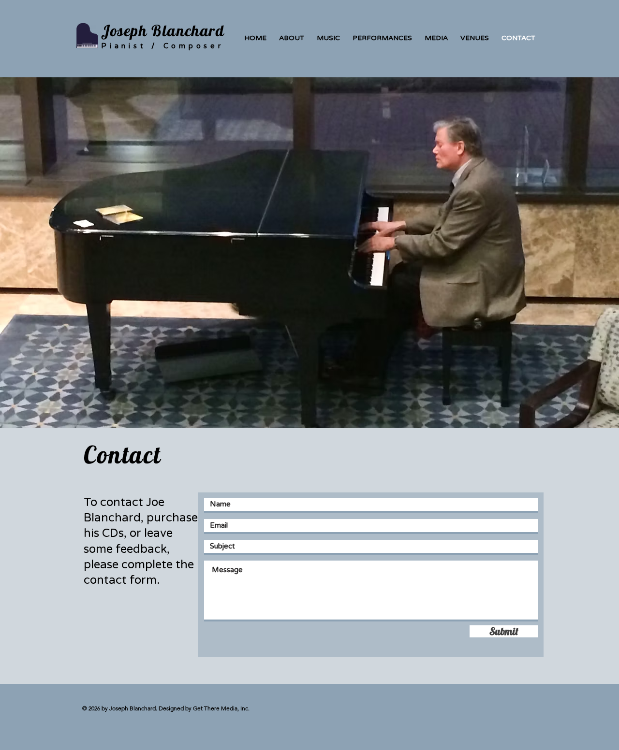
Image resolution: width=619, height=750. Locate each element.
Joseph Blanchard (163, 30)
